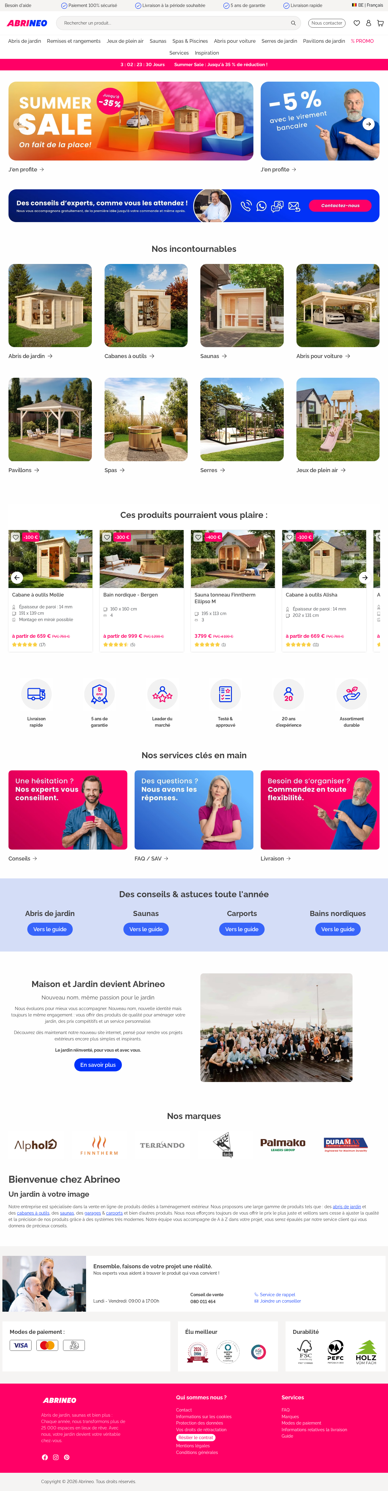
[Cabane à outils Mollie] (50, 559)
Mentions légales (193, 1445)
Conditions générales (197, 1452)
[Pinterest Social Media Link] (66, 1457)
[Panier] (380, 23)
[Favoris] (357, 23)
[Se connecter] (369, 23)
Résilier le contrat (196, 1437)
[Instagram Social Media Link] (55, 1457)
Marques (290, 1416)
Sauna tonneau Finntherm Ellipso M (225, 598)
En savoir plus (98, 1065)
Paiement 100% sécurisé (93, 5)
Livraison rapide (306, 5)
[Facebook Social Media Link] (44, 1457)
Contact (184, 1410)
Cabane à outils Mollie (38, 595)
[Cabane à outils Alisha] (324, 559)
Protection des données (199, 1423)
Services (293, 1397)
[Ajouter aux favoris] (15, 537)
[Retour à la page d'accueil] (27, 23)
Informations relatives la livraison (314, 1429)
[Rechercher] (294, 23)
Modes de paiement (301, 1423)
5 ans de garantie (248, 5)
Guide (287, 1436)
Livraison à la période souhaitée (173, 5)
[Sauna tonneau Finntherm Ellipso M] (233, 559)
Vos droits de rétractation (201, 1429)
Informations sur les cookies (204, 1416)
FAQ (285, 1410)
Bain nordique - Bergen (130, 595)
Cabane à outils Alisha (311, 595)
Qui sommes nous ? (201, 1397)
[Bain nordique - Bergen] (142, 559)
